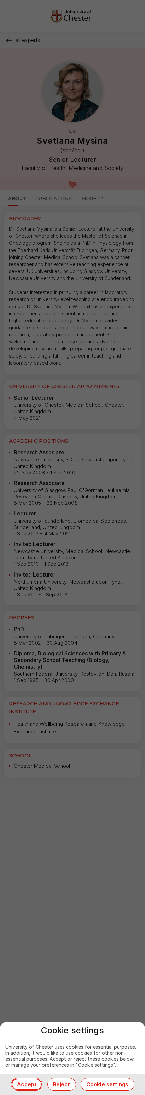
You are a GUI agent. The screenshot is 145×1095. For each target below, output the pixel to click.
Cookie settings (107, 1084)
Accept (27, 1084)
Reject (61, 1084)
